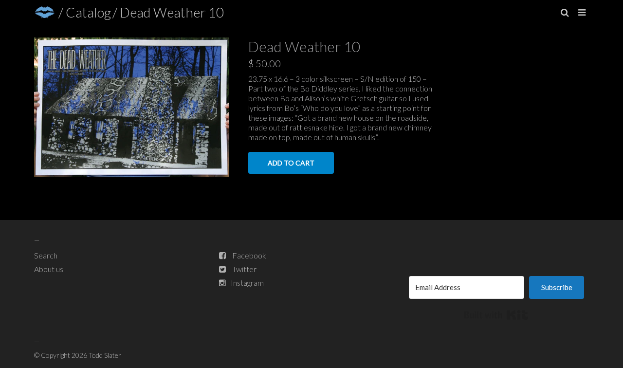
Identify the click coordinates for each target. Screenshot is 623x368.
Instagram (247, 282)
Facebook (249, 255)
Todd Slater (105, 355)
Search (45, 255)
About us (48, 269)
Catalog (88, 12)
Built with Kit (496, 315)
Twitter (244, 269)
